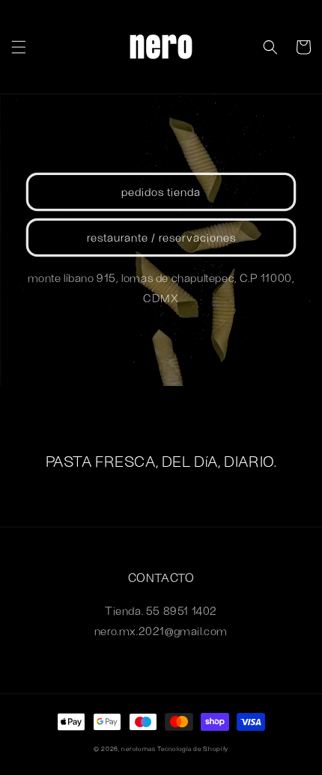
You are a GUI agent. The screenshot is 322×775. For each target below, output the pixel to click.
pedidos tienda (161, 191)
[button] (18, 47)
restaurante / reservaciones (161, 237)
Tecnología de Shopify (192, 749)
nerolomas (138, 749)
